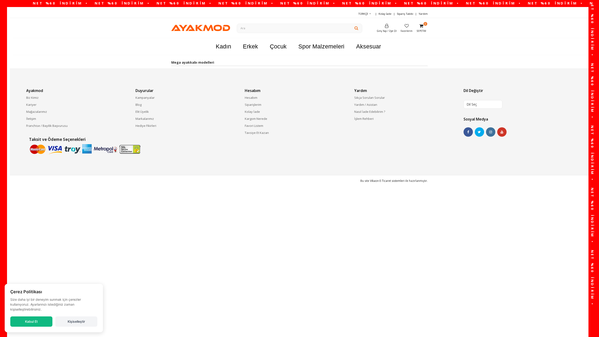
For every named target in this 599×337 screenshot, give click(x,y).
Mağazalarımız (36, 112)
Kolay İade (385, 13)
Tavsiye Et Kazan (257, 133)
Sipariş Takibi (405, 13)
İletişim (31, 119)
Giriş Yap (382, 31)
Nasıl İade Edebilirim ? (369, 112)
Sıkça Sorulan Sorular (369, 97)
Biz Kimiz (32, 97)
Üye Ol (393, 31)
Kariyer (31, 105)
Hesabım (251, 97)
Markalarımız (144, 119)
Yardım (423, 13)
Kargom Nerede (256, 119)
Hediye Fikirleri (145, 126)
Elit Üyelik (142, 112)
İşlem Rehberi (364, 119)
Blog (138, 105)
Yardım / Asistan (365, 105)
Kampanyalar (145, 97)
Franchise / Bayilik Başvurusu (47, 126)
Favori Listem (254, 126)
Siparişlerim (253, 105)
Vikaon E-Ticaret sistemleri (387, 181)
